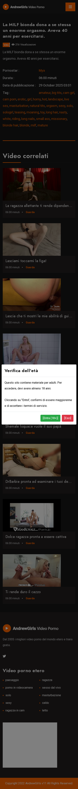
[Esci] (67, 418)
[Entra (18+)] (50, 418)
